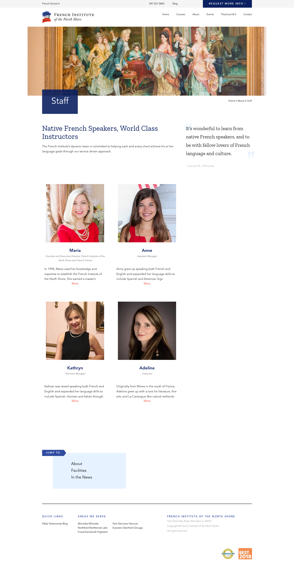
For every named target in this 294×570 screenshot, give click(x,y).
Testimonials (55, 524)
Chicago (138, 528)
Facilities (78, 471)
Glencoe (133, 524)
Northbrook (95, 528)
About (195, 14)
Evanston (117, 528)
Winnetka (83, 524)
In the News (81, 477)
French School (50, 4)
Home (165, 14)
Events (210, 14)
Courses (180, 14)
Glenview (123, 524)
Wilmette (94, 524)
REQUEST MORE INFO (227, 4)
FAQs (45, 524)
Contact (247, 14)
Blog (175, 4)
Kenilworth (91, 532)
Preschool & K (228, 14)
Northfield (83, 528)
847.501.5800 (156, 4)
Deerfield (128, 528)
